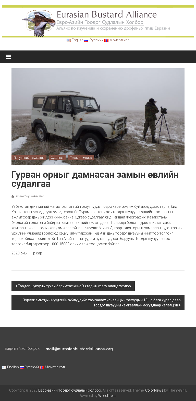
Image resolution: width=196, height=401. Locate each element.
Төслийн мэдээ (81, 158)
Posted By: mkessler (29, 196)
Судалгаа (57, 158)
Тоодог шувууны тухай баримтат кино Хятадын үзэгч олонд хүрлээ (74, 286)
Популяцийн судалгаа (29, 158)
